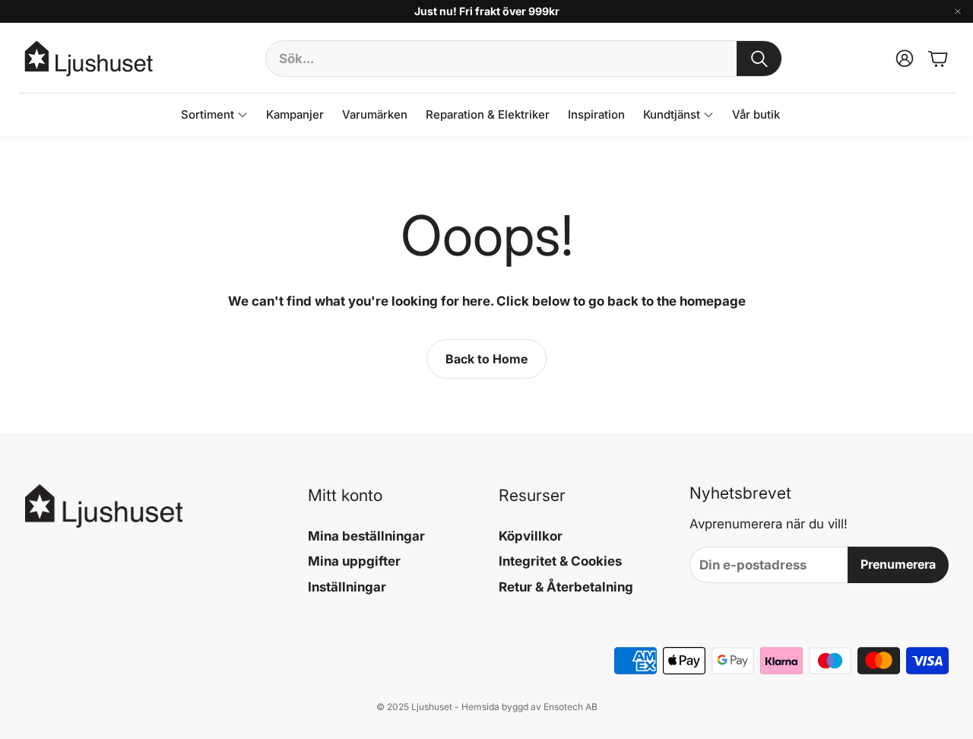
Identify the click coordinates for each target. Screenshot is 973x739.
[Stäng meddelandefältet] (957, 11)
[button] (523, 58)
